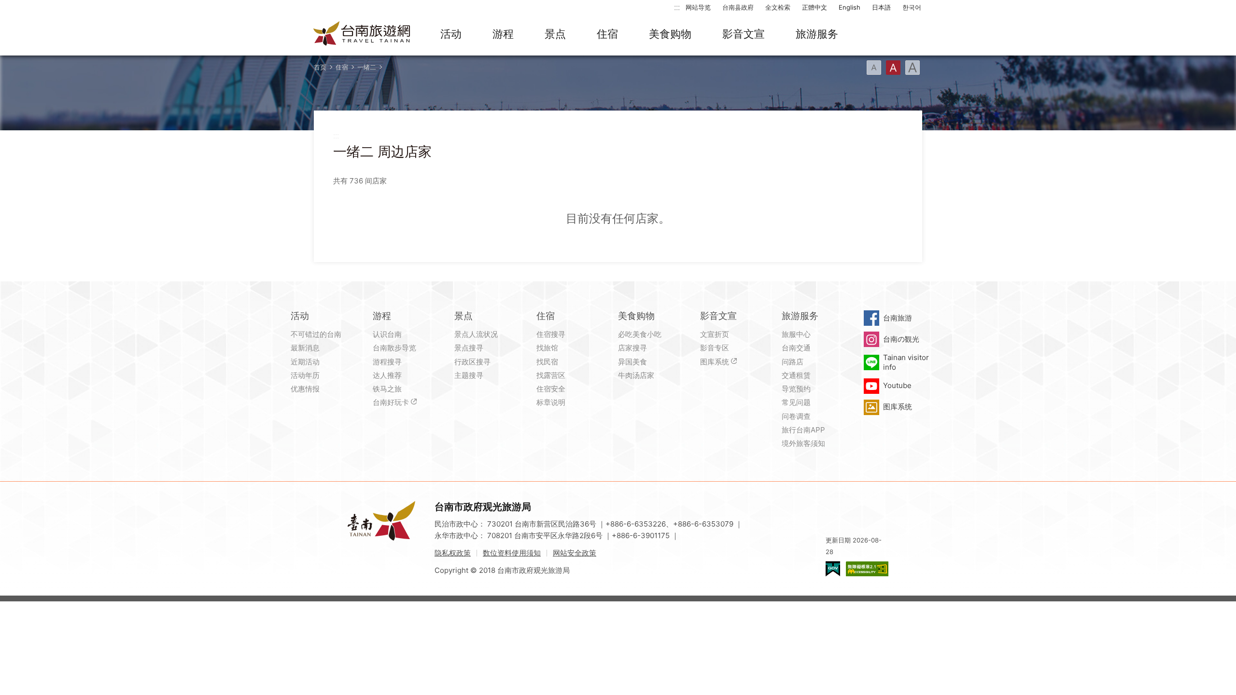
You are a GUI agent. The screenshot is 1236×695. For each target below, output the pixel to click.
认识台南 (387, 334)
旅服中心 (796, 334)
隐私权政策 (453, 552)
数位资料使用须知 (512, 552)
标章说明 (550, 402)
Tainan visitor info (906, 362)
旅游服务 (817, 34)
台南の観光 (901, 339)
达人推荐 (387, 375)
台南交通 (796, 347)
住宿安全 (550, 388)
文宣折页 (714, 334)
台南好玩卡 (391, 402)
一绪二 (366, 67)
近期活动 (305, 361)
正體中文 (814, 7)
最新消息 (305, 347)
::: (677, 7)
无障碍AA (867, 568)
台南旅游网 (362, 34)
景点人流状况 (476, 334)
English (849, 7)
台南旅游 (897, 317)
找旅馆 (547, 347)
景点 (555, 34)
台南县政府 (738, 7)
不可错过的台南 (316, 334)
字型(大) (912, 67)
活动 (451, 34)
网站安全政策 (574, 552)
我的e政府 (833, 568)
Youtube (897, 385)
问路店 (792, 361)
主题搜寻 (468, 375)
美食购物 (670, 34)
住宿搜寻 (550, 334)
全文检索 (777, 7)
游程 (503, 34)
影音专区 (714, 347)
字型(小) (874, 67)
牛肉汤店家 (636, 375)
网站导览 (698, 7)
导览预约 (796, 388)
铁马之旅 (387, 388)
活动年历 (305, 375)
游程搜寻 (387, 361)
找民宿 (547, 361)
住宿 (607, 34)
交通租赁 (796, 375)
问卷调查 (796, 416)
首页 (320, 67)
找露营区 (550, 375)
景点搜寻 (468, 347)
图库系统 (714, 361)
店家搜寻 (632, 347)
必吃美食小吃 (639, 334)
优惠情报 (305, 388)
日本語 (881, 7)
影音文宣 (743, 34)
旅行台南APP (803, 429)
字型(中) (893, 67)
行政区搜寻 (472, 361)
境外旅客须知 (803, 443)
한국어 (911, 7)
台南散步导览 (394, 347)
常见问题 (796, 402)
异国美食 (632, 361)
